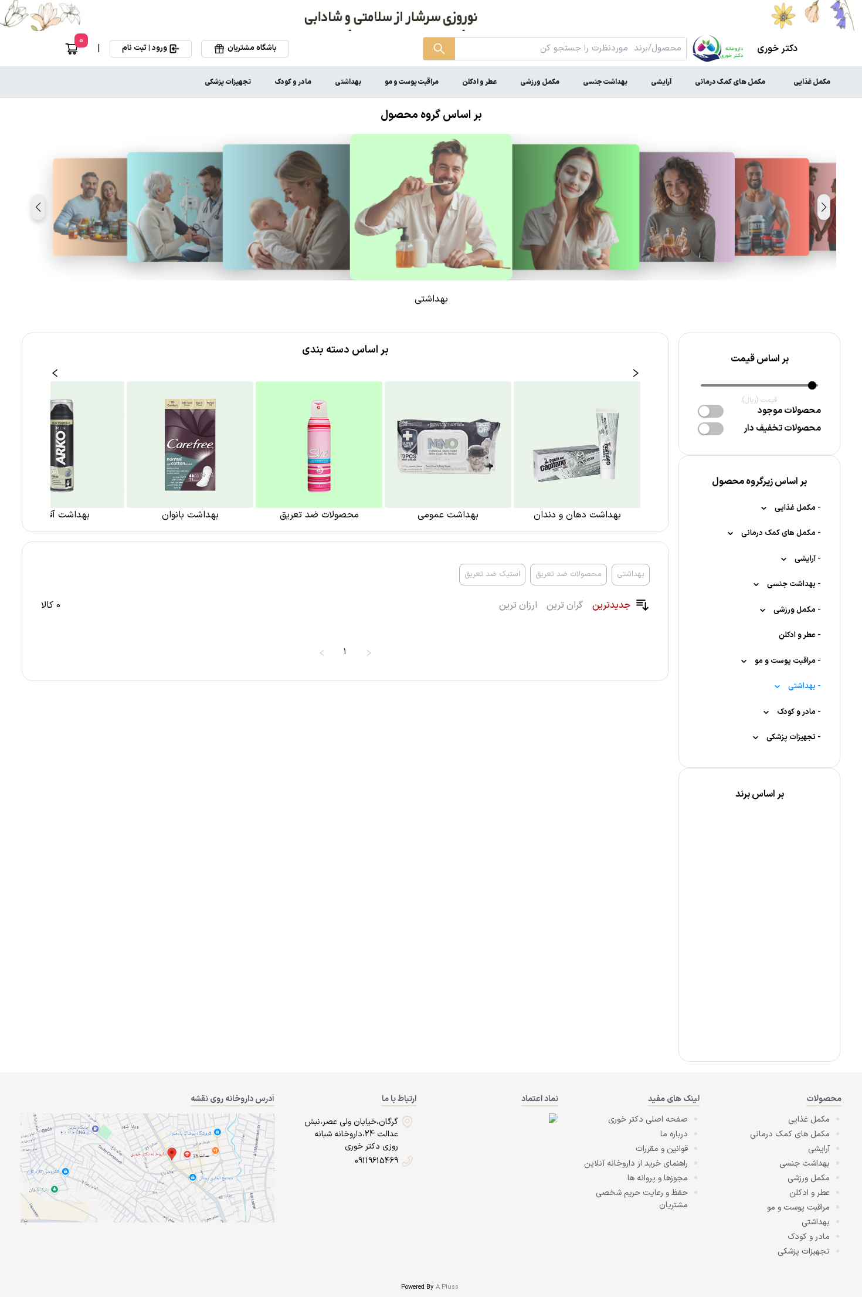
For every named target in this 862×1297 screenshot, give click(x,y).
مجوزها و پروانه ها (657, 1178)
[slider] (812, 385)
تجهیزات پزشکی (228, 82)
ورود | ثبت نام (144, 48)
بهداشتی (348, 82)
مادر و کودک (292, 82)
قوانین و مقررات (662, 1149)
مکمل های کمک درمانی (730, 82)
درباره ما (674, 1134)
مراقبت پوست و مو (412, 82)
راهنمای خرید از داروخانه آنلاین (636, 1163)
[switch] (711, 411)
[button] (823, 207)
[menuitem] (811, 82)
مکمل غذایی (811, 82)
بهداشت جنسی (605, 82)
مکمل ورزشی (539, 82)
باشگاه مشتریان (252, 48)
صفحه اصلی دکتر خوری (648, 1119)
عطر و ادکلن (479, 82)
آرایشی (661, 82)
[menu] (431, 82)
